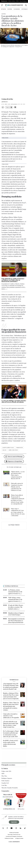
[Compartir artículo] (3, 107)
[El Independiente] (14, 5)
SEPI (3, 773)
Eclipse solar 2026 (6, 771)
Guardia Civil (5, 783)
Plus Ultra (4, 776)
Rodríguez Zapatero (7, 778)
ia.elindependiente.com (8, 808)
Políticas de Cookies (9, 838)
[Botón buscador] (26, 5)
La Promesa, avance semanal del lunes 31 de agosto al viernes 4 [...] (15, 591)
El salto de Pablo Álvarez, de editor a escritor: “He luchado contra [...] (15, 607)
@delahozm (5, 101)
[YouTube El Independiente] (11, 828)
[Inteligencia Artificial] (8, 805)
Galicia (4, 450)
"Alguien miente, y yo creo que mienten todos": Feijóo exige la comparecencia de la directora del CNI (18, 475)
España (9, 9)
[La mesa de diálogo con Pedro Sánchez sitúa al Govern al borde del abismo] (14, 392)
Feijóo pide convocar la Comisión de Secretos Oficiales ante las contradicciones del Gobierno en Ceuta (17, 487)
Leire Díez (4, 785)
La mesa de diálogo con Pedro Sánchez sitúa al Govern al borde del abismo (14, 401)
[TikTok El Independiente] (25, 828)
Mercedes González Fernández (10, 787)
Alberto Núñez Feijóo (8, 447)
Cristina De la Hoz (7, 99)
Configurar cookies (19, 838)
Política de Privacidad (14, 832)
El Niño (17, 1)
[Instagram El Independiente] (16, 828)
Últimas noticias (11, 1)
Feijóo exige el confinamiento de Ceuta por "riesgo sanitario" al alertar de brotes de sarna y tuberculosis (18, 512)
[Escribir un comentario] (15, 107)
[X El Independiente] (3, 828)
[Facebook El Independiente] (7, 828)
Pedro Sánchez (5, 780)
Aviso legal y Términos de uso (14, 834)
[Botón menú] (2, 5)
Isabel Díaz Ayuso (13, 450)
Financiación (19, 447)
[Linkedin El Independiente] (20, 828)
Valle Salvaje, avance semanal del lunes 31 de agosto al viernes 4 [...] (15, 599)
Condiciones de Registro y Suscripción (14, 836)
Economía (17, 9)
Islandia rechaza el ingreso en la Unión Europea (16, 614)
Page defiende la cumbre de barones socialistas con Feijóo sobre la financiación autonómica (13, 280)
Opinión (3, 9)
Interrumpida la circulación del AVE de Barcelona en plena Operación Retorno (16, 620)
